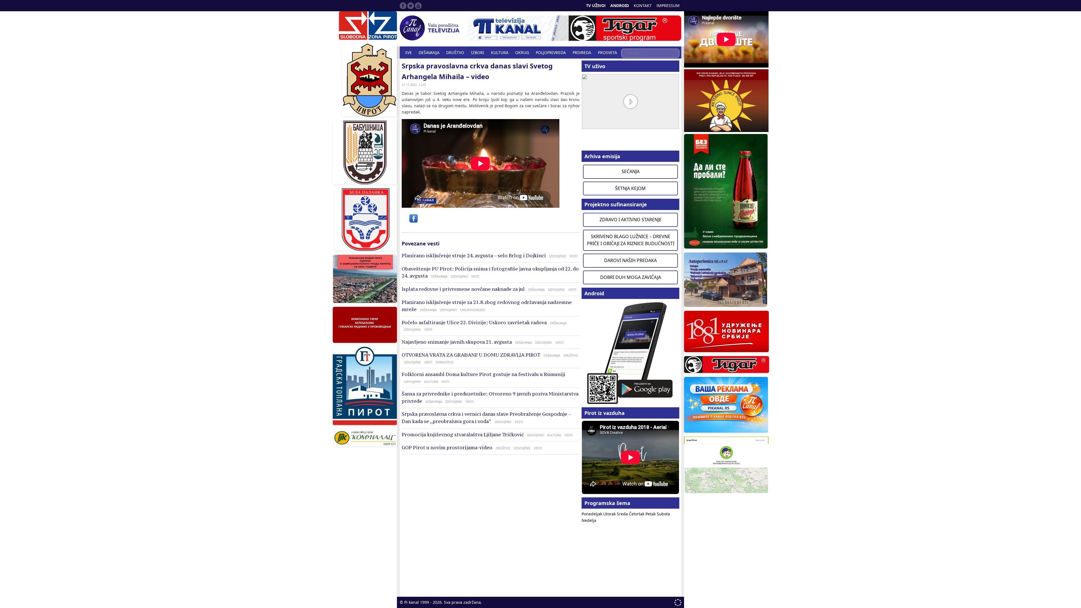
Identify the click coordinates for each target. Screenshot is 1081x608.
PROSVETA (607, 52)
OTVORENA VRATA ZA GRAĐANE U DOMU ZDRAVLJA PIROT (471, 355)
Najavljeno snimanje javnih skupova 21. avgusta (457, 342)
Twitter (410, 5)
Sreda (623, 514)
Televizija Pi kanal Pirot (431, 28)
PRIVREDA (582, 52)
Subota (663, 514)
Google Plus (418, 5)
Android (619, 5)
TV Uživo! (596, 5)
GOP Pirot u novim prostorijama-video (447, 447)
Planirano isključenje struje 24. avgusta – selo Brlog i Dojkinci (474, 255)
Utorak (610, 514)
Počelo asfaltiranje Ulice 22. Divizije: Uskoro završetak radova (474, 322)
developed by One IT (677, 602)
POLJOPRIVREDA (551, 52)
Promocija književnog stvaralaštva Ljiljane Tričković (463, 435)
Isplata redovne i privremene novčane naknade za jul (463, 289)
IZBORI (477, 52)
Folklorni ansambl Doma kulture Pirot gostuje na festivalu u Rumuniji (483, 374)
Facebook (403, 5)
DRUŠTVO (455, 52)
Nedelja (589, 520)
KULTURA (499, 52)
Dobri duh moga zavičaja (630, 277)
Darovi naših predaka (630, 260)
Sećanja (631, 171)
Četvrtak (637, 514)
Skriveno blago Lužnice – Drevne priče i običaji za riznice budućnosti (630, 240)
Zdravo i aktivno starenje (631, 219)
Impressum (668, 5)
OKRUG (522, 52)
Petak (651, 514)
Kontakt (643, 5)
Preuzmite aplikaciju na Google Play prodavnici (630, 352)
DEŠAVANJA (429, 52)
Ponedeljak (592, 514)
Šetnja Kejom (630, 188)
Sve (408, 52)
